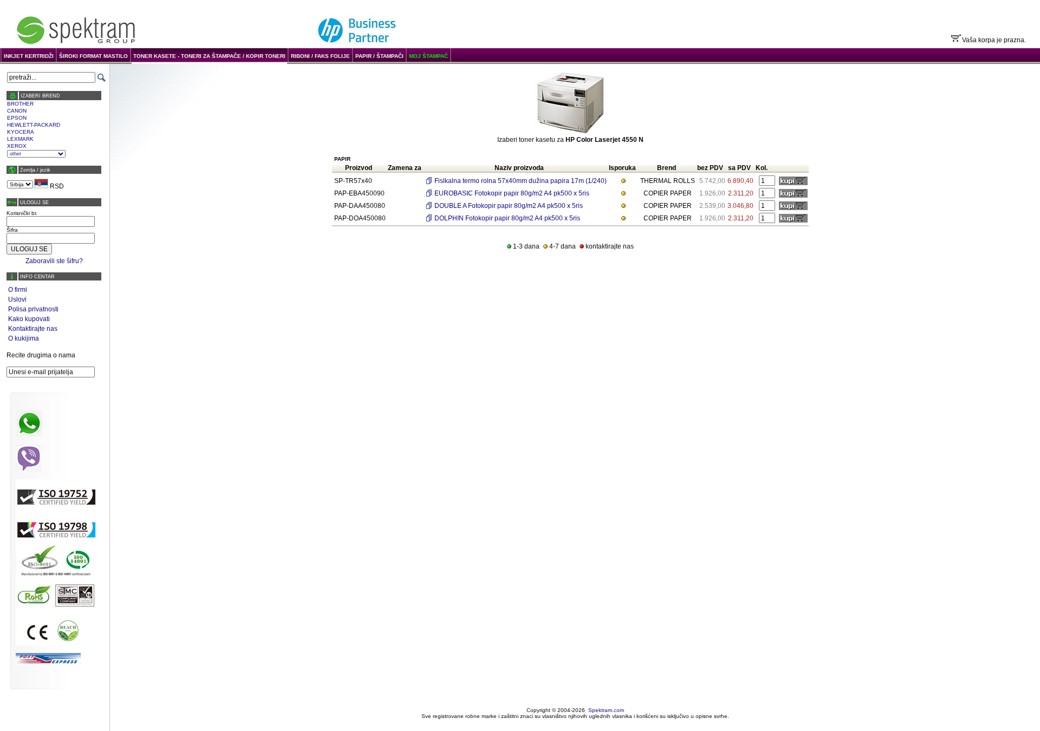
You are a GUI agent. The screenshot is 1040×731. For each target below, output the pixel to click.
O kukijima (23, 338)
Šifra (12, 230)
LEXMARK (20, 139)
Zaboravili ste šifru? (54, 261)
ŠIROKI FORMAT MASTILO (93, 56)
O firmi (17, 289)
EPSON (17, 118)
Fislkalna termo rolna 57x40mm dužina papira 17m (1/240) (520, 181)
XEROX (17, 146)
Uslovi (17, 299)
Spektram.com (606, 710)
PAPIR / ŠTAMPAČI (379, 56)
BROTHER (20, 104)
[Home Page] (76, 44)
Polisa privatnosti (33, 309)
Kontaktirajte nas (32, 328)
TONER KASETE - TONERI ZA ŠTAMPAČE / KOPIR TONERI (209, 56)
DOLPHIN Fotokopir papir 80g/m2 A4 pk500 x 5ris (507, 218)
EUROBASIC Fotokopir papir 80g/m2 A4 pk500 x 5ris (511, 193)
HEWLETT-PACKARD (33, 125)
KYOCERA (20, 132)
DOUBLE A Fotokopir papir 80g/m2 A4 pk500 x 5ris (508, 206)
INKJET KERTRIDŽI (29, 56)
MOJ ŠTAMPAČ (428, 56)
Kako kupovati (29, 319)
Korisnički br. (21, 213)
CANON (17, 111)
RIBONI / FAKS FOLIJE (320, 56)
